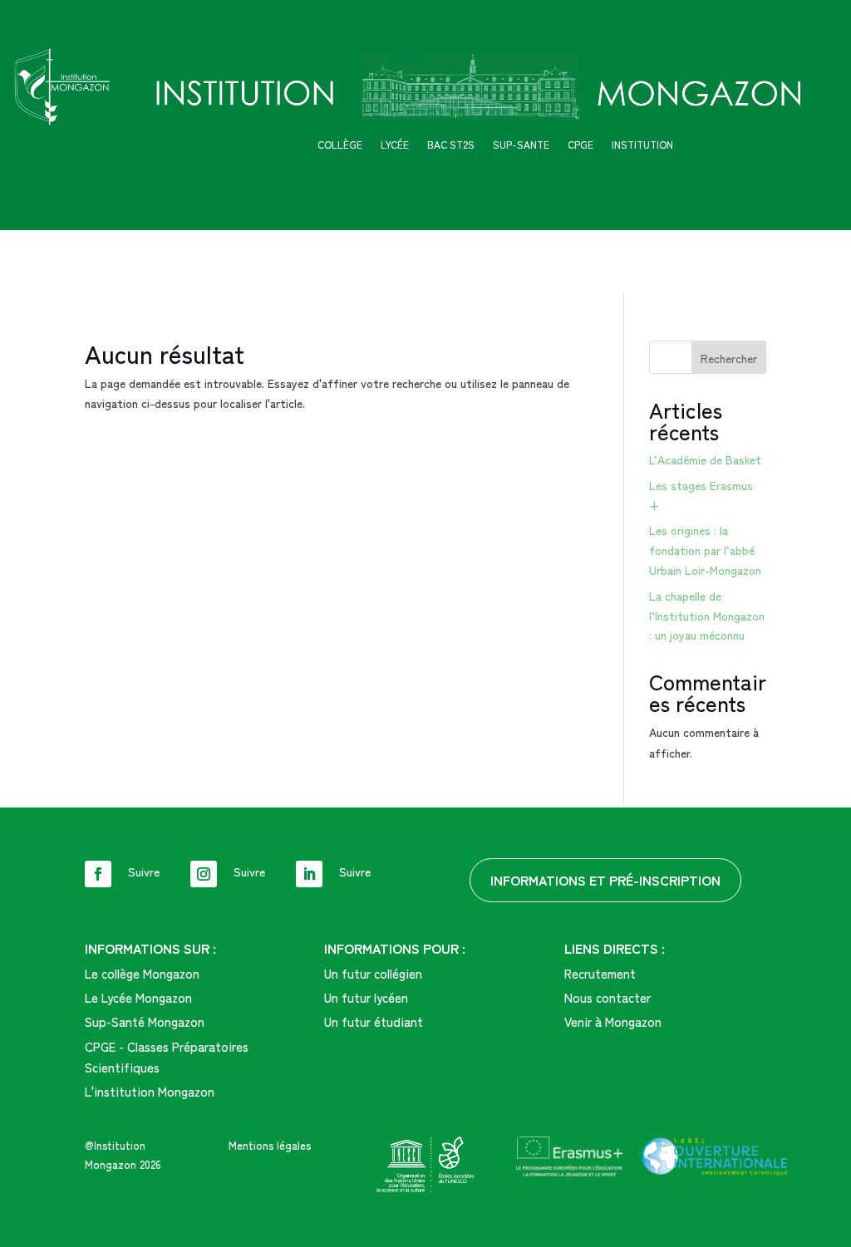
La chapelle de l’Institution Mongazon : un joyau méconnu (707, 615)
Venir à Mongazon (613, 1021)
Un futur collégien (373, 973)
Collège (339, 145)
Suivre (144, 871)
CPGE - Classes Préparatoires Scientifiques (166, 1057)
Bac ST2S (451, 145)
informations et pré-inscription (605, 880)
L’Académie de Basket (705, 459)
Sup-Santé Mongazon (144, 1021)
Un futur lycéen (366, 997)
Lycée (395, 145)
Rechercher (729, 358)
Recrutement (600, 973)
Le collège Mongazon (142, 973)
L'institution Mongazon (149, 1091)
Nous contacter (607, 997)
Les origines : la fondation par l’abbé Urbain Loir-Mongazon (705, 550)
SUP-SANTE (521, 145)
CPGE (580, 145)
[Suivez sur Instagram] (203, 874)
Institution (642, 145)
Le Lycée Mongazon (138, 997)
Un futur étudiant (373, 1021)
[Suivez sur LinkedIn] (309, 874)
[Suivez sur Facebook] (98, 874)
